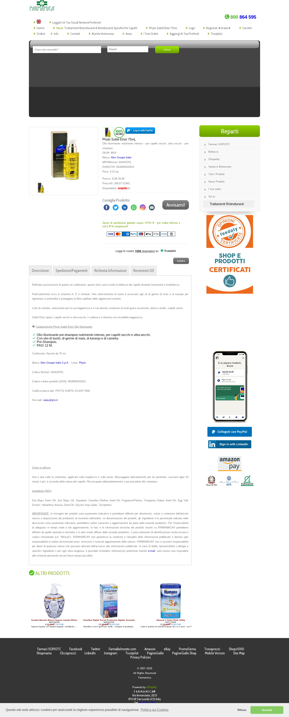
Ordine (41, 34)
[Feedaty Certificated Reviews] (229, 292)
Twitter (95, 649)
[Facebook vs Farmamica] (107, 207)
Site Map (239, 653)
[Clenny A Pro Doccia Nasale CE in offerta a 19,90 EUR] (180, 618)
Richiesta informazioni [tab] (110, 270)
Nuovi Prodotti (216, 181)
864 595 (243, 17)
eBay (167, 649)
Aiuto (129, 34)
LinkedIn (90, 653)
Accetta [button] (267, 709)
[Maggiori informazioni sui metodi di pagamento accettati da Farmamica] (138, 235)
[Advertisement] (144, 86)
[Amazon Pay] (229, 470)
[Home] (42, 9)
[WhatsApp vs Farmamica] (134, 207)
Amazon (149, 649)
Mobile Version (215, 653)
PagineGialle (155, 653)
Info (56, 34)
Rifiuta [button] (241, 709)
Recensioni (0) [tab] (143, 270)
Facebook (75, 649)
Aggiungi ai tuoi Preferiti (184, 34)
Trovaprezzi (212, 649)
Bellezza (213, 151)
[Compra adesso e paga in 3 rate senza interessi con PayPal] (229, 421)
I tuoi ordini (151, 34)
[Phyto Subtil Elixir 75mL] (65, 154)
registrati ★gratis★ (218, 28)
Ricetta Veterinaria (103, 34)
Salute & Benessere (219, 166)
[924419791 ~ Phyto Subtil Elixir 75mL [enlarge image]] (107, 132)
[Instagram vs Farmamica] (143, 207)
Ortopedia (213, 159)
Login (192, 28)
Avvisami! (175, 205)
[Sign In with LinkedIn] (229, 447)
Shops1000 (236, 649)
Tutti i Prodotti (216, 174)
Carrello (247, 28)
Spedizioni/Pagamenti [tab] (71, 270)
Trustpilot (216, 34)
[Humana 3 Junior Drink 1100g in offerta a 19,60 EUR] (118, 618)
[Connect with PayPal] (140, 132)
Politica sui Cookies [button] (154, 709)
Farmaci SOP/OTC (219, 144)
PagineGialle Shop (184, 653)
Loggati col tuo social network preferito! (76, 22)
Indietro (181, 260)
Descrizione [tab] (40, 270)
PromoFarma (187, 649)
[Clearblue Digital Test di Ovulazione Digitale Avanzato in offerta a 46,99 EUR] (57, 618)
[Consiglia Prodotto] (152, 207)
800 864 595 (147, 703)
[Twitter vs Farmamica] (116, 207)
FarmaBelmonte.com (122, 649)
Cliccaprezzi (68, 653)
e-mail (151, 550)
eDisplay (151, 687)
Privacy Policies (140, 657)
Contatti (75, 34)
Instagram (110, 653)
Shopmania (44, 653)
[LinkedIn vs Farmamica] (125, 207)
